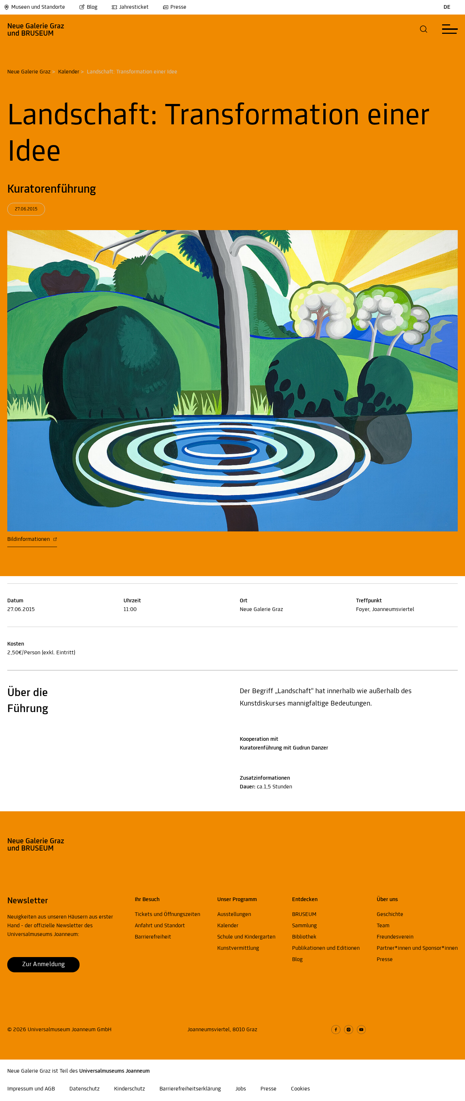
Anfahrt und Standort (160, 926)
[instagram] (348, 1029)
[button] (424, 29)
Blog (92, 7)
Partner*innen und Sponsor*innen (417, 948)
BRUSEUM (304, 914)
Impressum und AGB (31, 1089)
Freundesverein (395, 937)
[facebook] (335, 1029)
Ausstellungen (234, 914)
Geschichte (390, 914)
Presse (178, 7)
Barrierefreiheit (153, 937)
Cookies (300, 1089)
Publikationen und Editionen (326, 948)
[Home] (35, 29)
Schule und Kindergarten (246, 937)
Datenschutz (84, 1089)
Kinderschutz (129, 1089)
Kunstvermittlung (238, 948)
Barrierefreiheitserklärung (190, 1089)
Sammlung (304, 926)
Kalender (68, 72)
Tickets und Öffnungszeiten (167, 914)
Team (383, 926)
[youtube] (361, 1029)
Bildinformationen (29, 539)
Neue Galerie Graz (28, 72)
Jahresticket (134, 7)
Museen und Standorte (38, 7)
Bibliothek (304, 937)
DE (447, 7)
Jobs (240, 1089)
